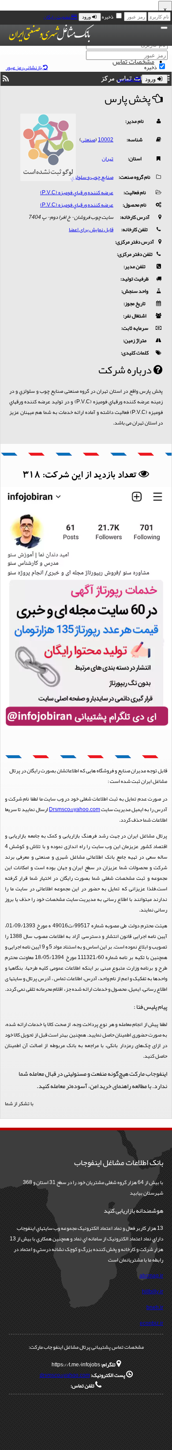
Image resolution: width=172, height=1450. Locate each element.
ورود (87, 16)
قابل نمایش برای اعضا (91, 229)
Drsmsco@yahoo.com (74, 809)
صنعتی (88, 139)
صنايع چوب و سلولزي (92, 177)
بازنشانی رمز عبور (24, 67)
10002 (105, 139)
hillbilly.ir (152, 1291)
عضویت (126, 79)
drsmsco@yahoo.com (65, 1375)
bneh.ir (154, 1307)
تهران (107, 158)
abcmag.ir (151, 1275)
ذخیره (107, 17)
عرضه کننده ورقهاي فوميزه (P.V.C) (76, 192)
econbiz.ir (151, 1323)
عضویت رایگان (57, 17)
